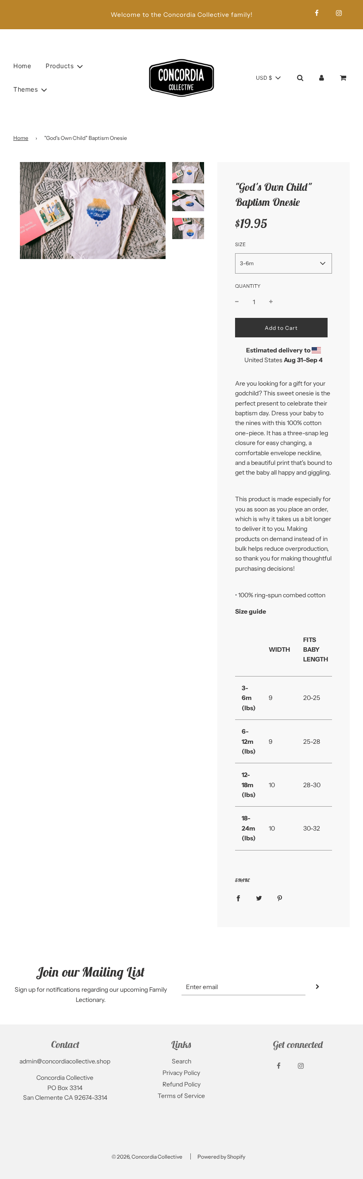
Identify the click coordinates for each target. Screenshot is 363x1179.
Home (22, 66)
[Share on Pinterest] (280, 897)
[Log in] (321, 77)
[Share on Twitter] (259, 897)
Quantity (247, 286)
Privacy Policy (181, 1073)
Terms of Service (181, 1096)
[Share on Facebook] (238, 897)
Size (240, 244)
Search (181, 1061)
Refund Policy (181, 1084)
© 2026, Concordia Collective (147, 1156)
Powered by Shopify (221, 1156)
